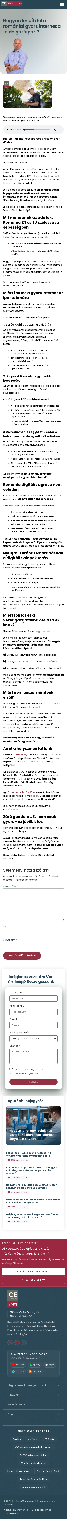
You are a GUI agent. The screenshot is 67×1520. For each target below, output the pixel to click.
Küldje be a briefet (33, 1280)
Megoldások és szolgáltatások (33, 1385)
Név (6, 926)
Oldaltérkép (12, 1513)
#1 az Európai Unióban (23, 250)
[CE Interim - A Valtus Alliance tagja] (33, 1298)
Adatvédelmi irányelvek (16, 1509)
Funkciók (33, 1395)
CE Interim (20, 754)
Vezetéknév (16, 1006)
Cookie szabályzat (41, 1509)
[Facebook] (24, 1342)
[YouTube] (17, 1342)
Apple (51, 1364)
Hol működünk (33, 1405)
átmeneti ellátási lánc (22, 792)
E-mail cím (10, 939)
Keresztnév (16, 992)
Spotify (36, 1364)
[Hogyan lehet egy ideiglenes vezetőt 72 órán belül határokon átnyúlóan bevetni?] (33, 1125)
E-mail (13, 1019)
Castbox (37, 1371)
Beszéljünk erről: (19, 1032)
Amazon (20, 1371)
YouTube (20, 1364)
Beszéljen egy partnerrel (33, 1271)
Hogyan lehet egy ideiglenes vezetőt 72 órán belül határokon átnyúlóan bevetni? (32, 1135)
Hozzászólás (10, 886)
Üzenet (14, 1046)
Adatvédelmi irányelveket (24, 1073)
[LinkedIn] (10, 1342)
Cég (33, 1414)
